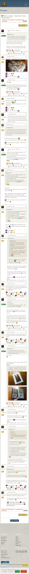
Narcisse (9, 34)
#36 (26, 426)
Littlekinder (4, 117)
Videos (17, 538)
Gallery (2, 543)
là (21, 43)
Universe (3, 538)
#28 (26, 169)
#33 (26, 331)
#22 (26, 56)
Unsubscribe (3, 567)
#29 (26, 206)
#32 (26, 298)
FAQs (17, 537)
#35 (26, 409)
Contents (3, 542)
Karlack (3, 209)
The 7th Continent (10, 19)
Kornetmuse (3, 238)
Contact (3, 556)
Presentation (4, 537)
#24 (26, 98)
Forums (3, 19)
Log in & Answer (14, 520)
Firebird (3, 33)
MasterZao (3, 495)
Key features (4, 540)
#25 (26, 114)
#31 (26, 283)
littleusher (7, 127)
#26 (26, 124)
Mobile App (18, 545)
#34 (26, 345)
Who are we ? (4, 551)
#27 (26, 149)
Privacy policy (4, 554)
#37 (26, 466)
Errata (17, 543)
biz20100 (3, 59)
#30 (26, 235)
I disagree (24, 571)
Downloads (18, 542)
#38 (26, 492)
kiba (2, 127)
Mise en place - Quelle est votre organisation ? (13, 17)
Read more (11, 571)
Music (17, 540)
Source (8, 365)
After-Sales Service (5, 557)
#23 (26, 79)
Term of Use (4, 552)
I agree (17, 571)
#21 (26, 30)
